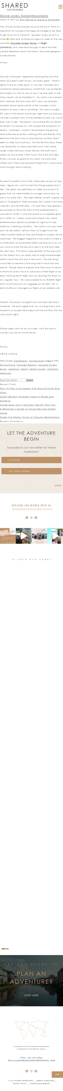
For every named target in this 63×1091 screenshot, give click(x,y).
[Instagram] (31, 517)
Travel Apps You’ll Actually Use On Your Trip (28, 405)
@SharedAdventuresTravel (32, 509)
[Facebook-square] (27, 517)
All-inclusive (7, 365)
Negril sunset (37, 369)
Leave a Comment (48, 19)
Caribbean (21, 361)
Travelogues (36, 361)
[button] (1, 948)
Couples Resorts (27, 365)
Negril (24, 369)
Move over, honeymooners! (24, 15)
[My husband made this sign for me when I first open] (24, 536)
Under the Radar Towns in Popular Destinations (30, 417)
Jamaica (13, 369)
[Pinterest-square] (36, 517)
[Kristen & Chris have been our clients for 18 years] (39, 536)
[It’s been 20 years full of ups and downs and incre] (8, 536)
